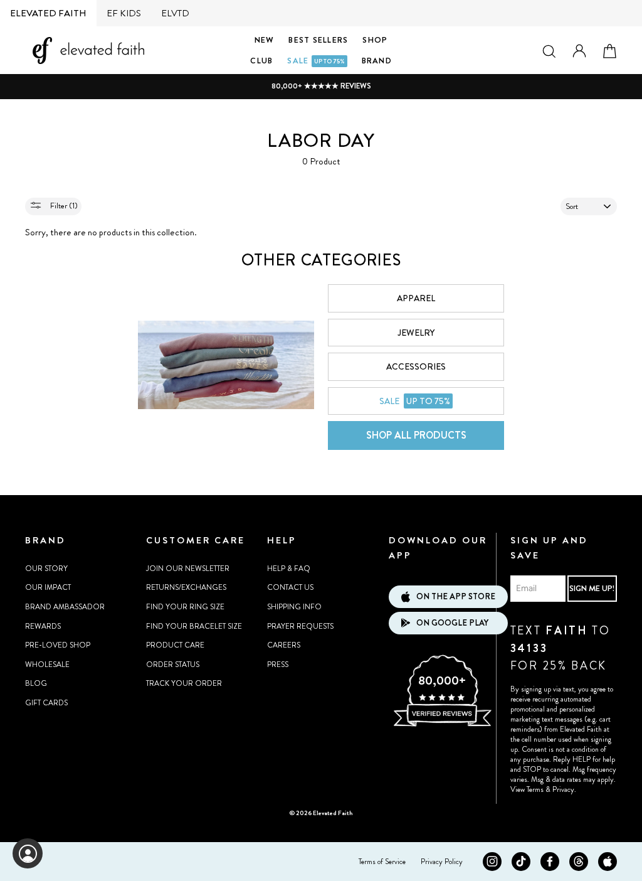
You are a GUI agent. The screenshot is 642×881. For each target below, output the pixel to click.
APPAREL (416, 298)
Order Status (172, 664)
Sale (315, 61)
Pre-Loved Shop (57, 645)
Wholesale (47, 664)
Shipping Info (294, 606)
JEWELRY (415, 332)
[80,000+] (442, 725)
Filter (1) (63, 205)
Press (277, 664)
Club (261, 61)
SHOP (374, 40)
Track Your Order (184, 683)
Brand (377, 61)
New (265, 40)
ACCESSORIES (416, 366)
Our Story (46, 568)
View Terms (527, 789)
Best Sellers (318, 40)
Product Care (175, 645)
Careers (283, 645)
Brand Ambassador (65, 606)
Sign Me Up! (591, 588)
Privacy (563, 789)
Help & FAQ (288, 568)
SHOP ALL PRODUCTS (416, 435)
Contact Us (290, 587)
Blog (36, 683)
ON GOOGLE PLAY (452, 623)
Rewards (43, 626)
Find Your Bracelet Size (194, 626)
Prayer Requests (300, 626)
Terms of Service (382, 861)
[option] (321, 86)
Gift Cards (46, 702)
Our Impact (48, 587)
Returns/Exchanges (186, 587)
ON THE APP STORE (455, 596)
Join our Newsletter (187, 568)
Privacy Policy (442, 861)
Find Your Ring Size (185, 606)
